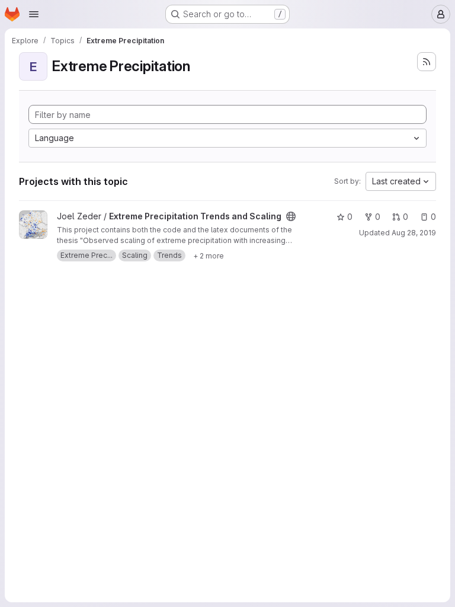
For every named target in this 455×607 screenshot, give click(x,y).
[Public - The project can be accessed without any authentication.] (291, 216)
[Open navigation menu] (33, 14)
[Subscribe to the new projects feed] (426, 61)
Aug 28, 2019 (414, 232)
